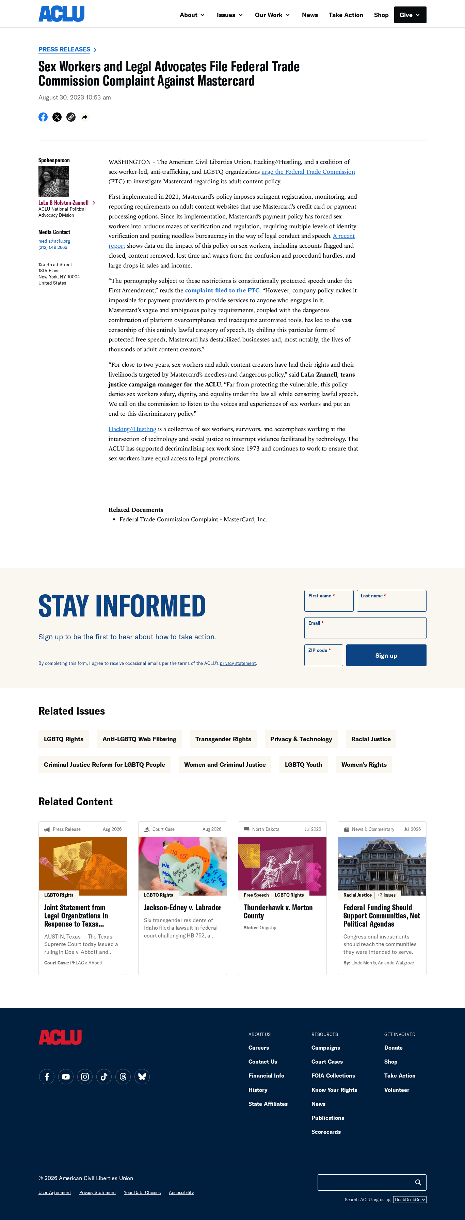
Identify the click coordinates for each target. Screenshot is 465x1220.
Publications (327, 1117)
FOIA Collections (333, 1075)
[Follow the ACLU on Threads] (123, 1077)
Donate (393, 1047)
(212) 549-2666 (52, 247)
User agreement (54, 1192)
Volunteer (397, 1089)
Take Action (346, 14)
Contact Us (262, 1061)
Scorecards (326, 1131)
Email (314, 623)
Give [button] (407, 14)
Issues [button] (227, 14)
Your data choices (142, 1192)
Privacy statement (97, 1192)
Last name (372, 595)
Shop (381, 14)
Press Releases (64, 49)
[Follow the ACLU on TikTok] (104, 1077)
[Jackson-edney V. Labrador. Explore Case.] (183, 898)
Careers (258, 1047)
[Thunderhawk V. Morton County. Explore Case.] (282, 898)
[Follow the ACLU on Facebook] (46, 1077)
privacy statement (238, 663)
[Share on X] (57, 119)
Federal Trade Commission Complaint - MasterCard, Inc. (193, 519)
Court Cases (327, 1061)
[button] (71, 118)
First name (319, 595)
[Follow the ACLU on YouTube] (66, 1077)
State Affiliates (268, 1103)
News (310, 14)
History (257, 1089)
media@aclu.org (54, 241)
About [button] (189, 14)
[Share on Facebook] (43, 119)
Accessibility (181, 1192)
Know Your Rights (334, 1089)
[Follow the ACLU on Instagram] (85, 1077)
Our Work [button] (269, 14)
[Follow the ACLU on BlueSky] (142, 1077)
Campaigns (325, 1047)
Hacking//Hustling (132, 429)
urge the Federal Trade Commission (308, 172)
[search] (418, 1182)
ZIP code (317, 650)
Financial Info (266, 1075)
